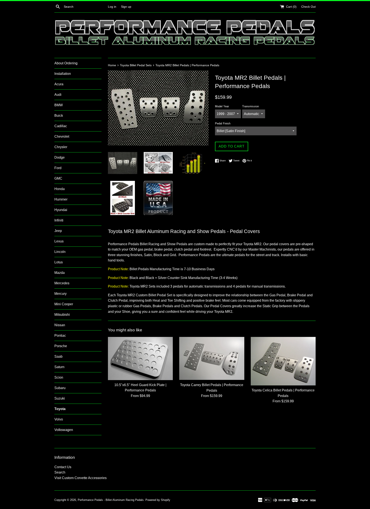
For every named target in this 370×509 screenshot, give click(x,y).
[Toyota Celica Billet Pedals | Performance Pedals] (283, 361)
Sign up (126, 6)
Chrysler (60, 147)
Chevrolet (61, 136)
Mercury (60, 293)
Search (59, 472)
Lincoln (60, 252)
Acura (58, 84)
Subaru (60, 388)
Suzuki (59, 398)
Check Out (308, 6)
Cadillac (60, 126)
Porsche (60, 346)
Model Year (222, 106)
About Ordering (66, 63)
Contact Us (62, 467)
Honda (59, 189)
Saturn (59, 367)
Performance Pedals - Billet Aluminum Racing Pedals (111, 500)
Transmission (250, 106)
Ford (57, 168)
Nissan (59, 325)
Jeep (58, 231)
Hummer (60, 199)
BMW (58, 105)
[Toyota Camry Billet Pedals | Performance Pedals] (211, 358)
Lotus (58, 262)
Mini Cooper (63, 304)
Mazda (59, 272)
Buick (58, 115)
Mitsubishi (62, 314)
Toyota (60, 409)
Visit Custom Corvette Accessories (80, 478)
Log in (112, 6)
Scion (58, 377)
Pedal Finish (222, 123)
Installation (62, 73)
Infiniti (58, 220)
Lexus (59, 241)
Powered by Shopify (157, 500)
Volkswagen (63, 430)
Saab (58, 356)
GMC (58, 178)
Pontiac (60, 335)
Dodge (59, 157)
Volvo (58, 419)
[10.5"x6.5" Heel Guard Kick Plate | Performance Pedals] (140, 358)
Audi (57, 94)
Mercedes (61, 283)
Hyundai (60, 210)
